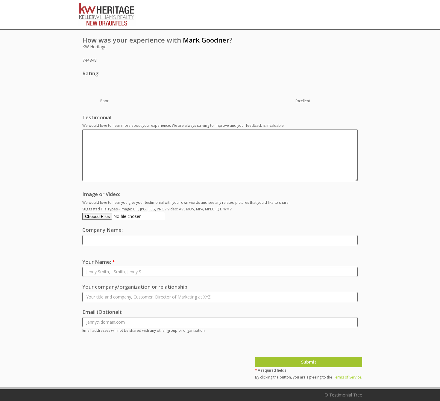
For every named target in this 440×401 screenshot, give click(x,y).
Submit (308, 362)
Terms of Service (347, 377)
